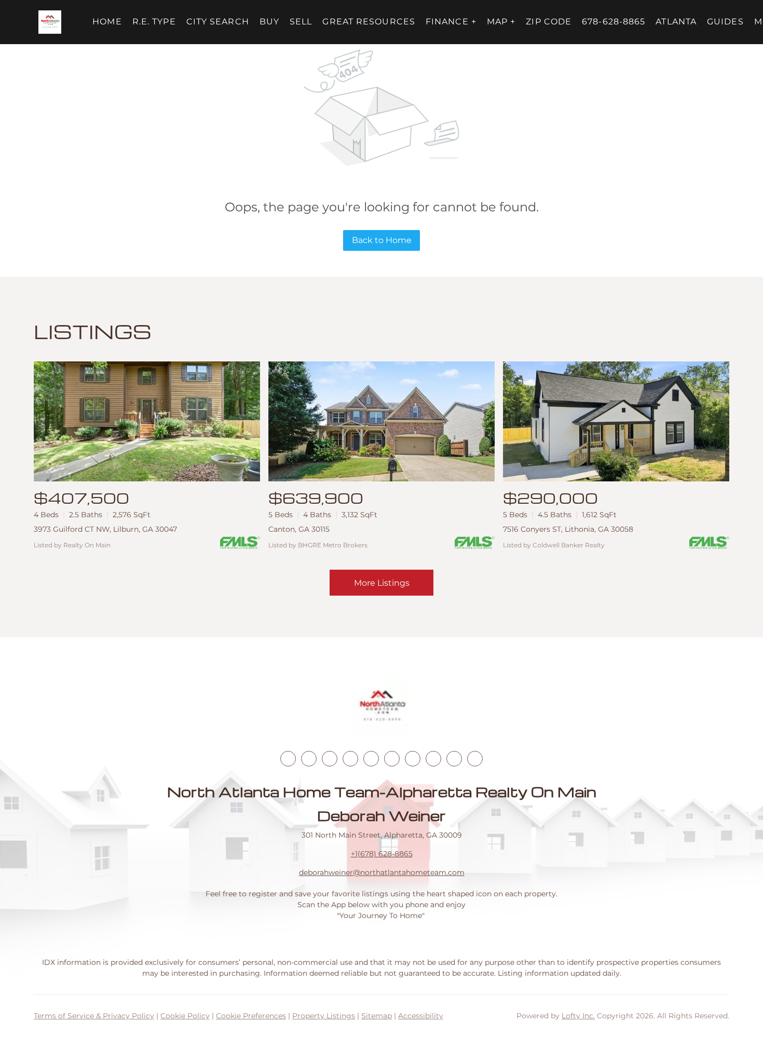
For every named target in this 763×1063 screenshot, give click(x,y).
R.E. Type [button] (154, 21)
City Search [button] (217, 21)
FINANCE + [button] (451, 21)
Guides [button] (725, 21)
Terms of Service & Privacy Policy (94, 1015)
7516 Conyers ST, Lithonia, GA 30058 (568, 529)
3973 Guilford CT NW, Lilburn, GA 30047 (105, 529)
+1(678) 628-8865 (382, 853)
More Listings (382, 583)
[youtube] (392, 758)
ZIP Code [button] (548, 21)
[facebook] (288, 758)
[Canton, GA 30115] (381, 421)
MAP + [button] (501, 21)
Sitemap (376, 1015)
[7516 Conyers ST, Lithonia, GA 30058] (616, 421)
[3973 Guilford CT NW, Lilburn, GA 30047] (147, 421)
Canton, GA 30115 (299, 529)
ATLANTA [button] (676, 21)
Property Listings (323, 1015)
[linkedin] (309, 758)
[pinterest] (454, 758)
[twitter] (329, 758)
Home (106, 21)
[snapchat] (433, 758)
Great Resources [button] (368, 21)
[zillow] (350, 758)
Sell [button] (301, 21)
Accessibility (420, 1015)
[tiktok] (412, 758)
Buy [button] (269, 21)
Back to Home (382, 240)
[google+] (475, 758)
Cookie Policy (185, 1015)
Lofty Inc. (578, 1015)
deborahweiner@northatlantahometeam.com (382, 872)
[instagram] (371, 758)
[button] (50, 22)
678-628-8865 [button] (613, 21)
